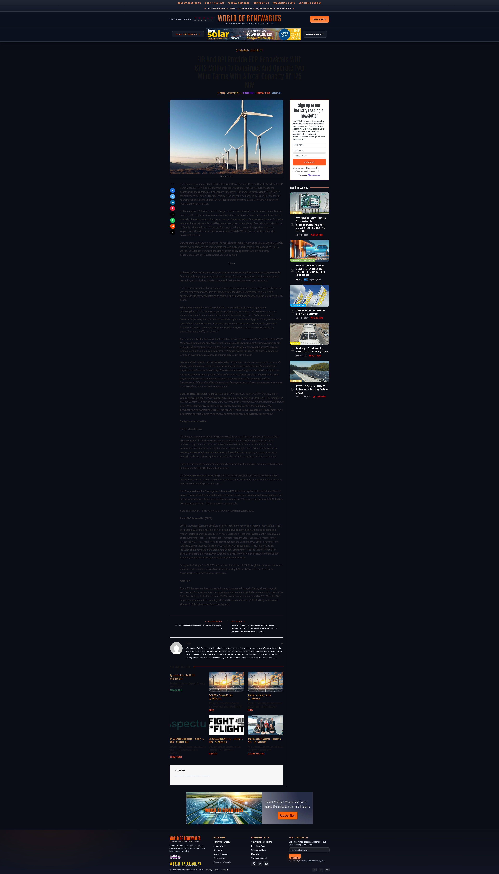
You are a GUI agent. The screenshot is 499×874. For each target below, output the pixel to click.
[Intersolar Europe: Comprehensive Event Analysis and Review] (309, 296)
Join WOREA (319, 19)
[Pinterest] (172, 208)
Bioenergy (218, 850)
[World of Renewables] (175, 857)
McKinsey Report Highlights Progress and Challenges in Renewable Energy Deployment (188, 749)
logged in (189, 776)
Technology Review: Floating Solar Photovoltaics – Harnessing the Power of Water (312, 389)
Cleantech (213, 753)
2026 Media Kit (315, 34)
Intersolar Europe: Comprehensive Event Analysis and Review (310, 312)
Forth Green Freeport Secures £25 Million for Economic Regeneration (265, 748)
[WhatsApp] (172, 220)
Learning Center (310, 3)
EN (314, 870)
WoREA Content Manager (182, 738)
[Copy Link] (172, 232)
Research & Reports (222, 862)
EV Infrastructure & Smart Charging (302, 260)
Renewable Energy (263, 93)
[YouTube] (266, 863)
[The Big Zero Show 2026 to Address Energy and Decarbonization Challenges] (227, 682)
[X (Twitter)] (253, 863)
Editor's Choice (296, 213)
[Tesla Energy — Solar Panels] (204, 19)
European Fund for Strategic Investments (228, 199)
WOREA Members (239, 3)
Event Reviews (215, 3)
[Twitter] (172, 196)
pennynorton (178, 675)
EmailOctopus (315, 175)
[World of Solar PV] (185, 865)
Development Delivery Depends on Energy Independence (187, 685)
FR (327, 870)
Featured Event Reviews (298, 305)
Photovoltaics (219, 846)
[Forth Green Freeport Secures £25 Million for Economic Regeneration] (265, 725)
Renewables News (190, 3)
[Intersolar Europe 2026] (253, 34)
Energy (211, 710)
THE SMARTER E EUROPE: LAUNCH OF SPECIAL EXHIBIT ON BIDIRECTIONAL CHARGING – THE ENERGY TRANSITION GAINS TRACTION (310, 270)
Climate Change (176, 757)
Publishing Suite (284, 3)
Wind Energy (276, 93)
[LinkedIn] (172, 202)
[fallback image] (249, 808)
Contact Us (261, 3)
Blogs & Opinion (176, 690)
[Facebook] (172, 190)
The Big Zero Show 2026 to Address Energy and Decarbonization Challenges (226, 705)
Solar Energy (295, 343)
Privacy (209, 870)
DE (321, 870)
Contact (225, 870)
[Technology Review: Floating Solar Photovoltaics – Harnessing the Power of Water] (309, 371)
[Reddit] (172, 226)
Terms (216, 870)
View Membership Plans (261, 842)
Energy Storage (220, 854)
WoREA (222, 93)
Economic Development (256, 753)
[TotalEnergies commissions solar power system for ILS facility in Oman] (309, 334)
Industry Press (248, 93)
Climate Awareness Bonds (230, 292)
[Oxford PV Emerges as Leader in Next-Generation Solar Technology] (227, 725)
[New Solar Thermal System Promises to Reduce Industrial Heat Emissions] (265, 682)
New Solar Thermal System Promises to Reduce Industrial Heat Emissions (265, 705)
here (250, 510)
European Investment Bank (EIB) (201, 184)
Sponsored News (258, 850)
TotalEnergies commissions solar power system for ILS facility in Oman (312, 350)
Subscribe (295, 858)
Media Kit (255, 854)
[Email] (172, 214)
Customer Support (259, 858)
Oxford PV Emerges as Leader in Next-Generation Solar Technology (225, 748)
